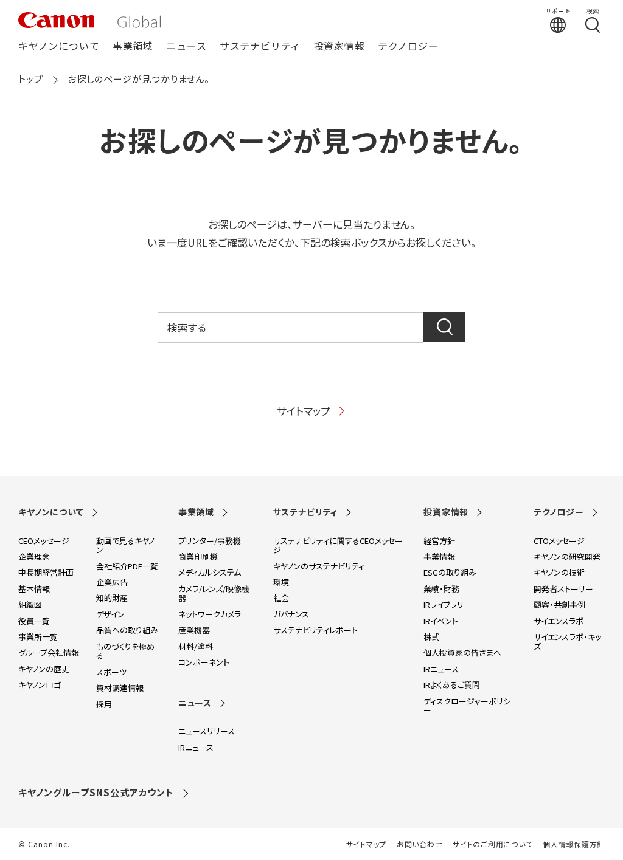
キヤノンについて (58, 46)
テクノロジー (408, 46)
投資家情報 (339, 46)
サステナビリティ (260, 46)
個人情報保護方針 (574, 844)
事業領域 (133, 46)
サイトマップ (303, 410)
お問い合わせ (419, 844)
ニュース (186, 46)
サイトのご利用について (492, 844)
